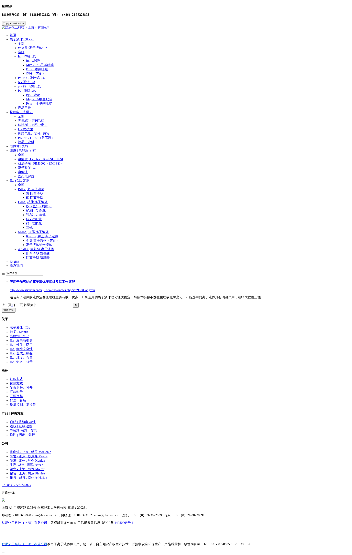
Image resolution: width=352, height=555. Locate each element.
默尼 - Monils (19, 332)
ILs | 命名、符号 (21, 362)
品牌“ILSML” (19, 336)
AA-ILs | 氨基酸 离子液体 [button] (36, 249)
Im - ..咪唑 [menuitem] (33, 60)
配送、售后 (18, 400)
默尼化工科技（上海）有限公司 (24, 522)
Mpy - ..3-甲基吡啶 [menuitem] (39, 99)
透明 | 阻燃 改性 (21, 426)
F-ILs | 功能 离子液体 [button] (33, 202)
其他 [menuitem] (29, 227)
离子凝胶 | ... (27, 167)
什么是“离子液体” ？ (33, 48)
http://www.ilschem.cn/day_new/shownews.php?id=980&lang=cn (52, 290)
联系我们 (16, 265)
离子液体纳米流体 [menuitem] (39, 245)
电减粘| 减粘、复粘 (23, 430)
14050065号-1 (123, 522)
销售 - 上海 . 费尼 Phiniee (27, 473)
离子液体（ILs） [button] (22, 39)
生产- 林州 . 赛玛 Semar (26, 465)
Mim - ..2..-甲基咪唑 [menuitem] (40, 65)
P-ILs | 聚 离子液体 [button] (31, 189)
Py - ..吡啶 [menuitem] (33, 95)
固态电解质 (26, 176)
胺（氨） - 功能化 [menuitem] (39, 206)
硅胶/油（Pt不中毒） (32, 125)
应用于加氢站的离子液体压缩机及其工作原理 (42, 281)
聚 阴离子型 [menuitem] (34, 197)
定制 (21, 52)
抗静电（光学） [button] (21, 112)
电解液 (23, 172)
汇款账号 (16, 392)
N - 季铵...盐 (26, 82)
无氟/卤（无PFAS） (32, 120)
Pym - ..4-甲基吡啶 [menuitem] (39, 103)
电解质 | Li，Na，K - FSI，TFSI (40, 159)
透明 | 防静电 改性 (23, 422)
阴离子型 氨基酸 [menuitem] (38, 257)
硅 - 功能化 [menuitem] (34, 223)
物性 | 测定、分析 (22, 435)
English (15, 261)
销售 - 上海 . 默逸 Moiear (27, 469)
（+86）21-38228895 (16, 485)
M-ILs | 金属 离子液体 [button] (33, 232)
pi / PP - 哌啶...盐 (29, 86)
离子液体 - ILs (20, 327)
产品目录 (24, 107)
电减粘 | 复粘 (19, 146)
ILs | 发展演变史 (21, 340)
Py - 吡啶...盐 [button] (27, 90)
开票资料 (16, 396)
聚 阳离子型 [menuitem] (34, 193)
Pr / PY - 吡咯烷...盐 (31, 78)
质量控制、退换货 (23, 404)
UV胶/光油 (25, 129)
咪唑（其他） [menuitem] (36, 73)
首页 (13, 35)
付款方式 (16, 383)
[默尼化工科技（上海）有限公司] (176, 27)
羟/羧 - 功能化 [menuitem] (36, 215)
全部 (21, 43)
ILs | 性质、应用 (21, 344)
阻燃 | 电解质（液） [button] (24, 150)
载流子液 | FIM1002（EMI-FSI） (41, 163)
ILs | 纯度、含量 (21, 357)
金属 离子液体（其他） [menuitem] (42, 240)
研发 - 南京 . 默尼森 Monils (28, 456)
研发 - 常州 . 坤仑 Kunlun (27, 460)
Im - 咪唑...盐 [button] (27, 56)
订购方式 (16, 379)
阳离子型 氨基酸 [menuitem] (38, 253)
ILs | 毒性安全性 (21, 349)
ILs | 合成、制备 (21, 353)
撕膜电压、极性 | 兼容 (34, 133)
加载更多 (8, 310)
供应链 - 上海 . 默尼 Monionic (30, 452)
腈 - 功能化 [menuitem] (34, 219)
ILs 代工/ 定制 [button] (20, 180)
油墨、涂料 (26, 142)
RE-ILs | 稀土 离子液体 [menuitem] (42, 236)
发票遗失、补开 (21, 387)
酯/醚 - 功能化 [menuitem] (36, 210)
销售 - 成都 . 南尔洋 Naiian (28, 477)
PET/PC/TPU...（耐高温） (36, 137)
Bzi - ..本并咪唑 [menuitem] (37, 69)
